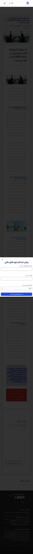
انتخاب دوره (27, 285)
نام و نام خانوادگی (25, 266)
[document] (16, 277)
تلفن (29, 275)
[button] (2, 259)
